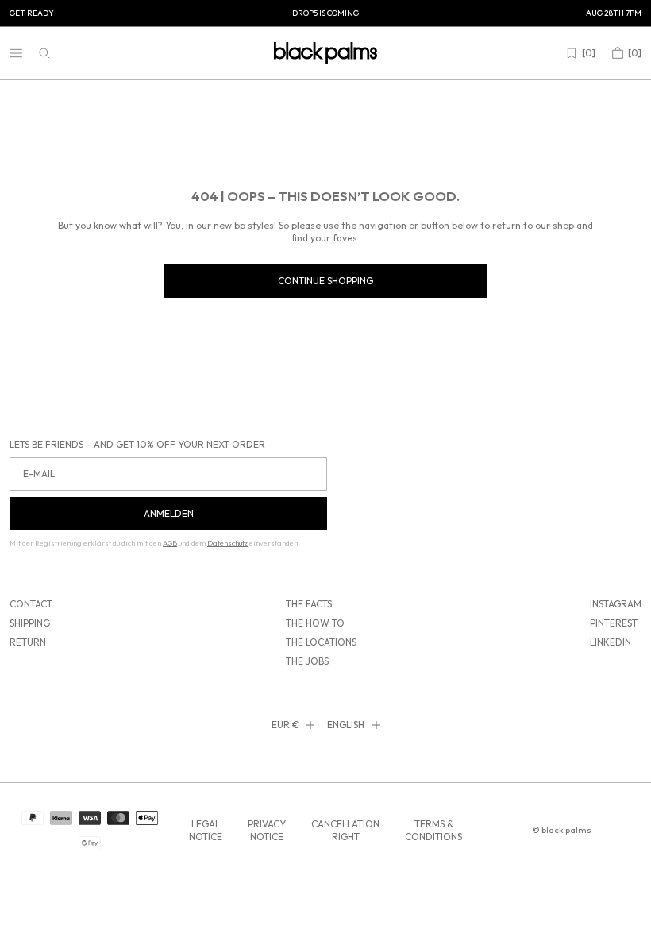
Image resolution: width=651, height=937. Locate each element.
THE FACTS (309, 604)
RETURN (28, 642)
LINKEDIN (610, 642)
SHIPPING (30, 623)
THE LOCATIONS (321, 642)
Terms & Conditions (433, 830)
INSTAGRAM (615, 604)
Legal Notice (205, 830)
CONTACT (31, 604)
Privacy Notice (267, 830)
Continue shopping (325, 281)
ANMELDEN (169, 513)
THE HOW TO (315, 623)
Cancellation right (345, 830)
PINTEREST (614, 623)
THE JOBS (307, 661)
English (345, 725)
